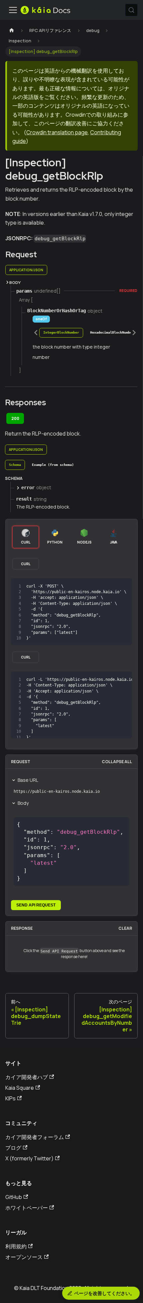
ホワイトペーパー (26, 1207)
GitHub (13, 1197)
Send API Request (36, 905)
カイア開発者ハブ (26, 1077)
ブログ (13, 1147)
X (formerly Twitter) (29, 1158)
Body (23, 803)
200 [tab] (15, 418)
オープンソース (24, 1257)
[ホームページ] (11, 30)
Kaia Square (19, 1087)
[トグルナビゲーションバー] (13, 10)
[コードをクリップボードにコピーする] (123, 586)
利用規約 (16, 1246)
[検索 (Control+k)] (131, 10)
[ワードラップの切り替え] (111, 679)
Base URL (28, 780)
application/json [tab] (26, 270)
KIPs (10, 1098)
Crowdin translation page (57, 132)
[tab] (61, 333)
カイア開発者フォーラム (34, 1137)
